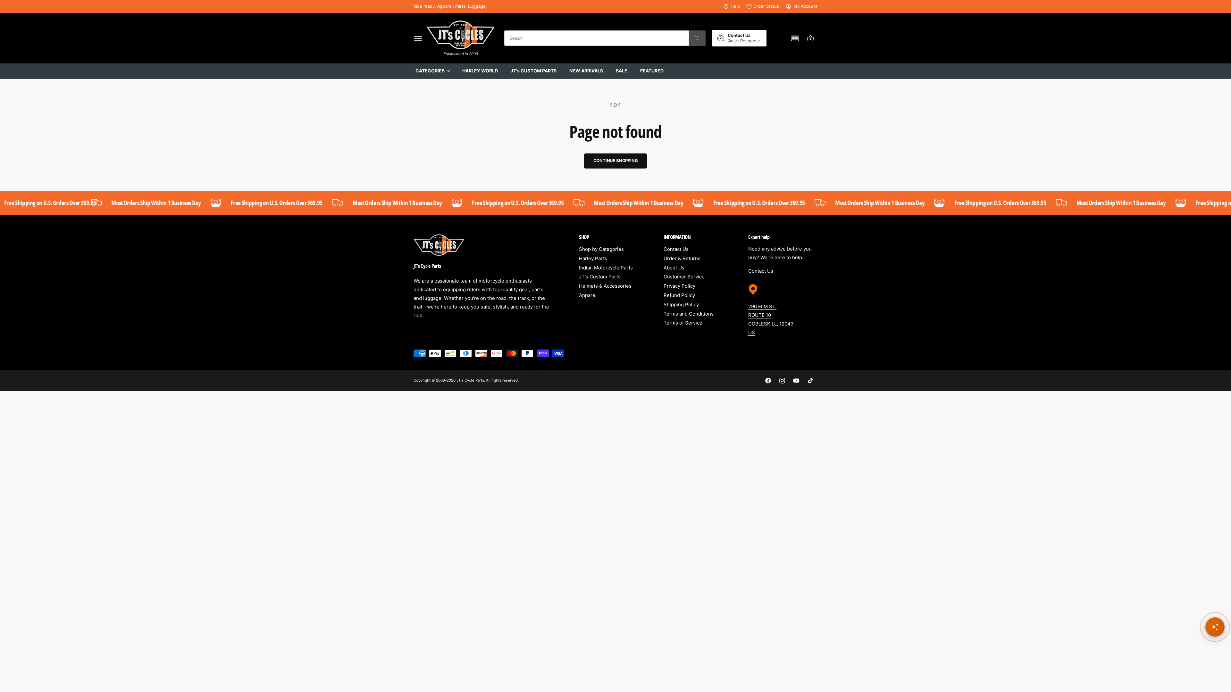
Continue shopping (615, 160)
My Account (805, 6)
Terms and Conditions (689, 314)
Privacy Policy (679, 286)
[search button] (697, 38)
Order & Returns (682, 258)
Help (735, 6)
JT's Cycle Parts (470, 380)
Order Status (766, 6)
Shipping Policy (681, 304)
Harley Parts (593, 258)
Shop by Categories (601, 249)
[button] (418, 38)
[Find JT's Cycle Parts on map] (753, 297)
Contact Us (676, 249)
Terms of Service (683, 323)
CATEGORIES (430, 70)
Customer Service (684, 277)
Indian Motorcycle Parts (606, 268)
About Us (674, 268)
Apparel (588, 295)
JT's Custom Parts (600, 277)
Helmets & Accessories (605, 286)
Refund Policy (679, 295)
